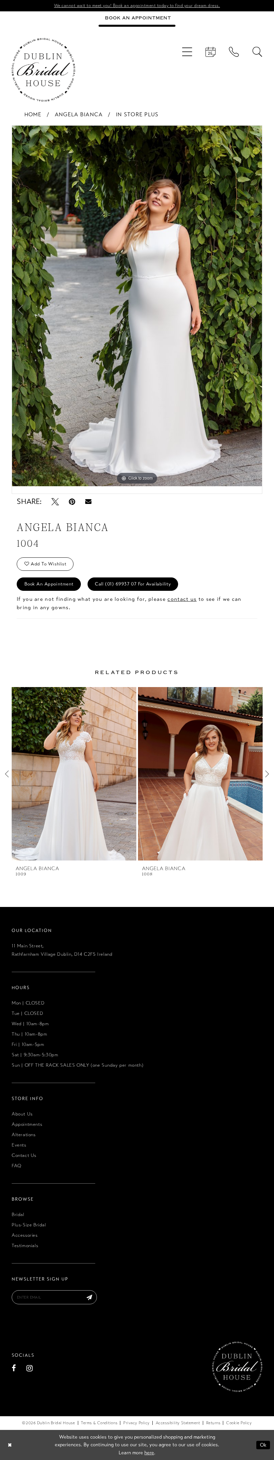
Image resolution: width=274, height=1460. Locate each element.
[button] (187, 51)
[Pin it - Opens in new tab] (72, 501)
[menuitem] (187, 51)
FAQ (16, 1166)
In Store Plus (137, 114)
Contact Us (24, 1155)
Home (33, 114)
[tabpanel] (137, 306)
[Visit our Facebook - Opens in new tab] (14, 1368)
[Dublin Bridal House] (43, 70)
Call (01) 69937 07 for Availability (133, 584)
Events (19, 1145)
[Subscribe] (89, 1297)
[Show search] (257, 51)
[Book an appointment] (210, 51)
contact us (181, 599)
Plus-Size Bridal (29, 1225)
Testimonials (25, 1245)
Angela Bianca (79, 114)
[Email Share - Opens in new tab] (88, 502)
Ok (263, 1445)
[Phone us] (234, 51)
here (149, 1453)
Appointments (27, 1124)
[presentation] (74, 773)
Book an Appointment (49, 584)
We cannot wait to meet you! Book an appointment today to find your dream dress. (137, 5)
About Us (22, 1114)
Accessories (25, 1235)
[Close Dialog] (9, 1445)
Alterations (24, 1135)
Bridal (18, 1214)
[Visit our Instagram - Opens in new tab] (29, 1368)
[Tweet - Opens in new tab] (55, 501)
